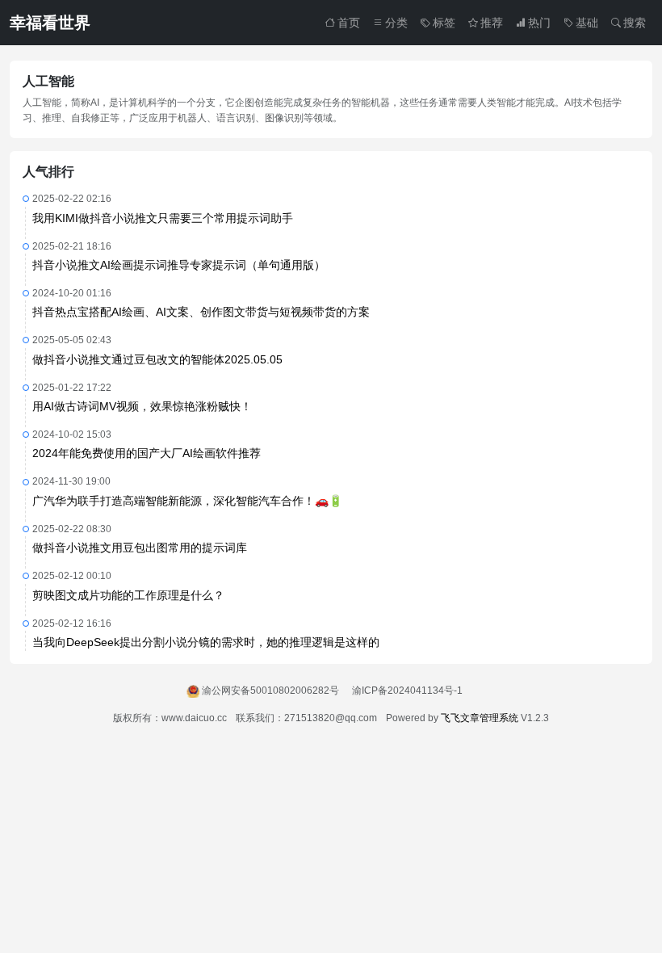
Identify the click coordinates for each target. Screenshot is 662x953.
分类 (396, 22)
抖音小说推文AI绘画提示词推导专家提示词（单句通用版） (178, 264)
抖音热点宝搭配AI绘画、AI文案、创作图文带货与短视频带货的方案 (201, 311)
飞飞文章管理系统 (479, 718)
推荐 (491, 22)
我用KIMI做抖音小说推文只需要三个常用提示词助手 (162, 218)
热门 (539, 22)
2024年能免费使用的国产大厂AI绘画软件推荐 (146, 453)
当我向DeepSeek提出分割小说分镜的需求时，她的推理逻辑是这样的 (205, 642)
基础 (587, 22)
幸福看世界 (50, 22)
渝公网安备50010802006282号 (270, 690)
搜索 (634, 22)
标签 (444, 22)
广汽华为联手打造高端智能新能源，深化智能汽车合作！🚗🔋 (187, 500)
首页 (348, 22)
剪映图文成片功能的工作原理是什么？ (128, 595)
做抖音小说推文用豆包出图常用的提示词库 (139, 547)
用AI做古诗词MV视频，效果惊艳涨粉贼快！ (142, 406)
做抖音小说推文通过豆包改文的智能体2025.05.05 (157, 359)
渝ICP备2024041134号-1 (407, 690)
